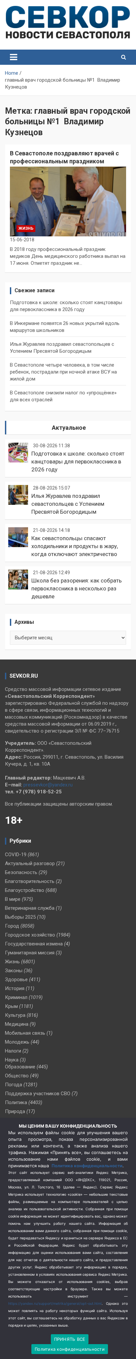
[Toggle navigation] (13, 57)
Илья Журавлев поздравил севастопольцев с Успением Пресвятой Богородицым (67, 504)
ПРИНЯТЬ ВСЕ (69, 1339)
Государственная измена (34, 944)
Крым (11, 1006)
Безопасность (21, 872)
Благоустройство (24, 890)
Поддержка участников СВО (37, 1094)
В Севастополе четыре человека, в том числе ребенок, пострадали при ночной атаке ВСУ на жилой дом (63, 372)
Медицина (16, 1024)
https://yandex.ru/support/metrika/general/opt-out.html (55, 1303)
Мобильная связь (25, 1033)
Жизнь (25, 228)
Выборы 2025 (20, 917)
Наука (11, 1060)
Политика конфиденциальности (86, 1165)
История (14, 988)
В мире (12, 899)
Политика (16, 1102)
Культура (15, 1015)
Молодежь (17, 1042)
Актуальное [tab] (69, 427)
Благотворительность (29, 881)
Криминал (16, 997)
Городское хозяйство (30, 935)
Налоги (13, 1051)
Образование (20, 1067)
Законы (13, 971)
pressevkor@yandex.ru (48, 785)
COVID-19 (15, 855)
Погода (13, 1085)
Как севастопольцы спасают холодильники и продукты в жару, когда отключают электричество (74, 546)
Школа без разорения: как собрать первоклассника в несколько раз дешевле (76, 588)
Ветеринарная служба (29, 908)
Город (12, 926)
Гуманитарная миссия (29, 953)
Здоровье (16, 979)
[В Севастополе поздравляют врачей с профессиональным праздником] (68, 201)
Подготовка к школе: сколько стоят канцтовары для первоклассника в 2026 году (77, 461)
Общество (17, 1076)
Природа (15, 1111)
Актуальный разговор (30, 863)
